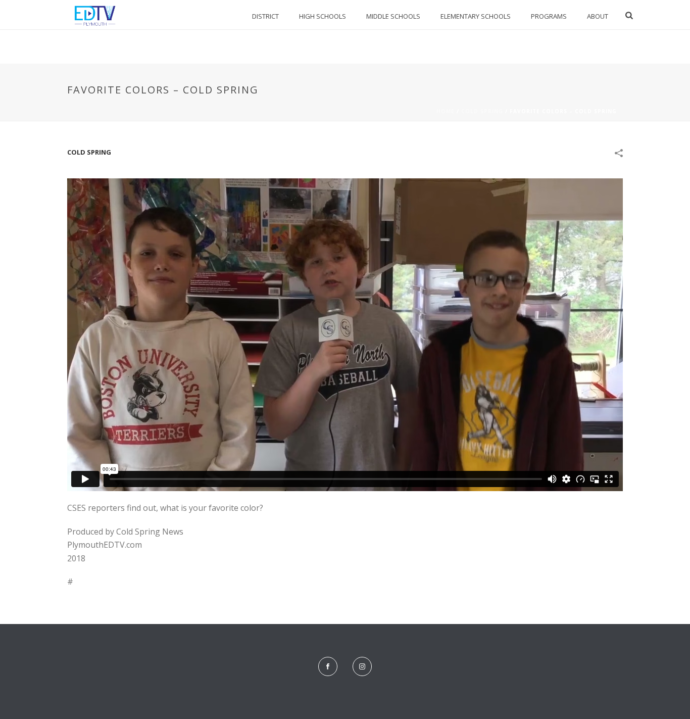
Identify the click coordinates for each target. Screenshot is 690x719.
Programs (549, 16)
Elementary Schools (475, 16)
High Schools (322, 16)
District (265, 16)
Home (445, 111)
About (597, 16)
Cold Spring (482, 111)
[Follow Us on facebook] (327, 666)
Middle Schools (393, 16)
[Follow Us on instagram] (362, 666)
